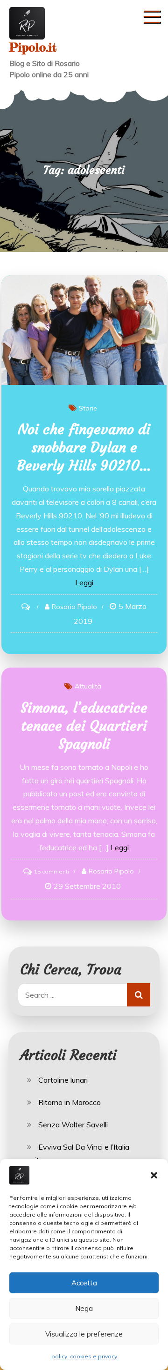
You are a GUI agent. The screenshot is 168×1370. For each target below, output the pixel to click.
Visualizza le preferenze (84, 1334)
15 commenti (51, 871)
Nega (84, 1308)
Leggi (84, 582)
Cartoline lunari (63, 1080)
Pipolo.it (32, 47)
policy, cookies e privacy (84, 1356)
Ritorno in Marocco (69, 1102)
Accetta (84, 1282)
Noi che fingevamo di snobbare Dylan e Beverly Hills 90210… (84, 447)
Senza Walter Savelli (73, 1124)
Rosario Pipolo (74, 606)
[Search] (138, 994)
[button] (154, 1175)
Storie (88, 408)
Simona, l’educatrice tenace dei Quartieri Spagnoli (84, 726)
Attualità (88, 686)
